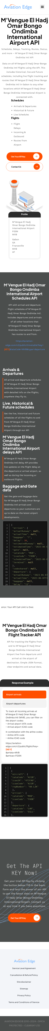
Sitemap (24, 988)
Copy (44, 523)
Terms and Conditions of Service (24, 1002)
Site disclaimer (24, 982)
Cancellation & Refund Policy (24, 975)
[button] (42, 6)
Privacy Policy (24, 995)
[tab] (24, 694)
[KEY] (9, 749)
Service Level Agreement (24, 968)
